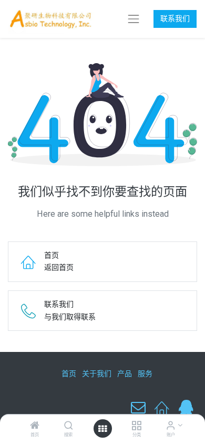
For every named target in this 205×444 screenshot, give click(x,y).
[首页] (34, 426)
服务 (145, 373)
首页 (69, 373)
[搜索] (69, 426)
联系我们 (175, 18)
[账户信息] (171, 426)
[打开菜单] (102, 428)
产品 (124, 373)
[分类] (136, 426)
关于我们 (96, 373)
